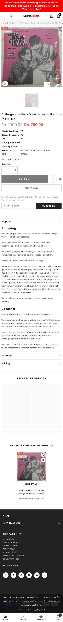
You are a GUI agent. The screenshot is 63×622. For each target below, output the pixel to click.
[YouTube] (37, 575)
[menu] (3, 16)
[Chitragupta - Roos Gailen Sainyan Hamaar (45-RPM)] (31, 466)
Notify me (31, 484)
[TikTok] (29, 575)
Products (12, 23)
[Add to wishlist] (53, 179)
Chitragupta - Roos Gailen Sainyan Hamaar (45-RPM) (31, 492)
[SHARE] (59, 179)
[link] (16, 426)
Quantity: (5, 164)
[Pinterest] (21, 575)
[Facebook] (5, 575)
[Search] (11, 16)
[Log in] (51, 16)
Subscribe (48, 205)
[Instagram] (13, 575)
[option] (31, 57)
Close (60, 6)
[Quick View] (43, 460)
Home (3, 23)
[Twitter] (44, 575)
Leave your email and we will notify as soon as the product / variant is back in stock (29, 198)
